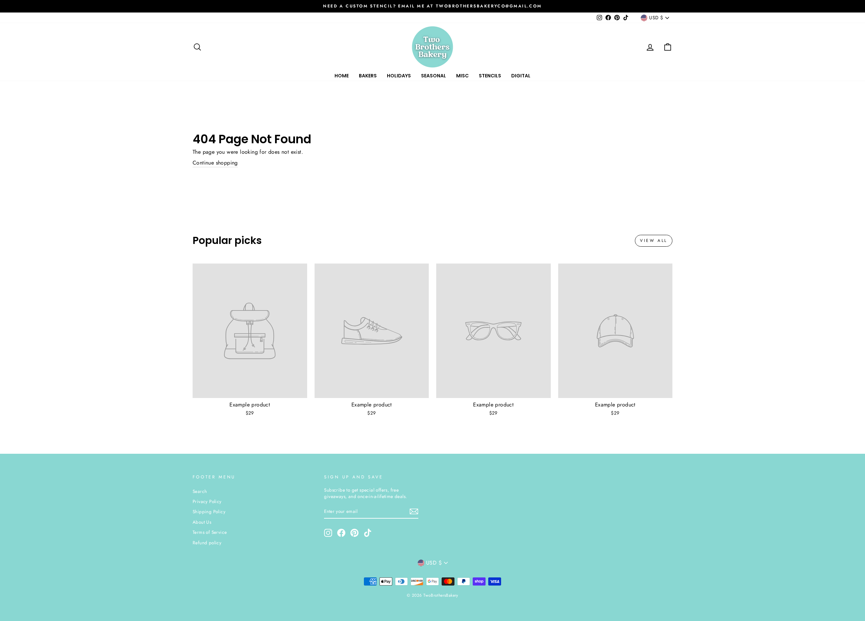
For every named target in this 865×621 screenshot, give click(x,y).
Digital (520, 75)
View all (653, 241)
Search (200, 491)
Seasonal (433, 75)
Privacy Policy (207, 501)
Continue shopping (215, 163)
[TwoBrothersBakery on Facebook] (341, 533)
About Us (202, 522)
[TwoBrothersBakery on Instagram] (328, 533)
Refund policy (207, 542)
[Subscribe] (414, 511)
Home (342, 75)
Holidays (399, 75)
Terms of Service (210, 532)
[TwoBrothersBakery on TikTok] (368, 533)
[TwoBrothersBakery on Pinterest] (354, 533)
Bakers (368, 75)
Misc (462, 75)
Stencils (490, 75)
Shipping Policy (209, 511)
